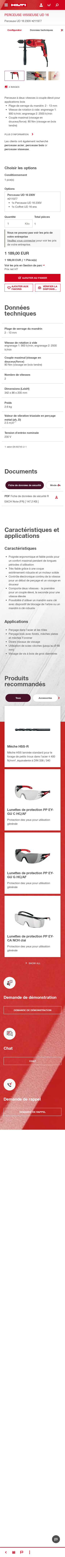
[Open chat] (56, 1539)
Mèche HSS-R (18, 746)
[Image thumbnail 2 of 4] (36, 76)
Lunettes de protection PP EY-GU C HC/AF (30, 812)
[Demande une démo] (14, 1552)
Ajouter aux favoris (20, 287)
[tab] (14, 30)
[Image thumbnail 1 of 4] (14, 76)
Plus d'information (17, 134)
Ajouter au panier (34, 277)
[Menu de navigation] (6, 5)
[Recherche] (57, 5)
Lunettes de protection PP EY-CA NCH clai (30, 938)
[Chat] (22, 1552)
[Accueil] (18, 5)
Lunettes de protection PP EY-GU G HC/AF (30, 875)
